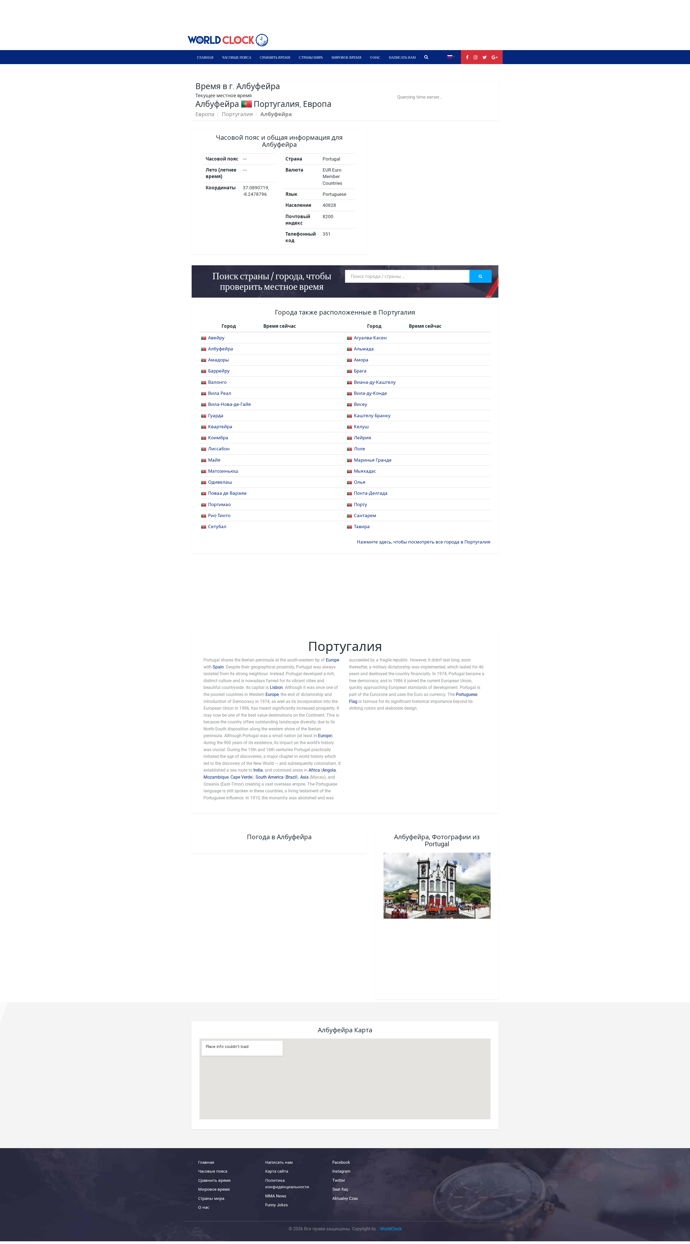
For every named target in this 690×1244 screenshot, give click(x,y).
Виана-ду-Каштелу (375, 382)
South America (270, 777)
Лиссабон (219, 448)
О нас (375, 57)
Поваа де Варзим (227, 493)
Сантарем (365, 515)
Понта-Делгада (371, 493)
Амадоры (218, 360)
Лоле (359, 448)
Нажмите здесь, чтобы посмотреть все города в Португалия (424, 542)
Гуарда (215, 415)
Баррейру (219, 371)
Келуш (361, 426)
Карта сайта (276, 1171)
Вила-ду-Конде (370, 393)
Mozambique (216, 777)
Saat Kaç (340, 1189)
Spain (218, 667)
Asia (304, 777)
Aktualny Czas (345, 1198)
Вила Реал (219, 393)
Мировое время (346, 57)
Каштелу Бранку (372, 415)
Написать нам (402, 57)
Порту (360, 504)
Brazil (291, 777)
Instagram (341, 1171)
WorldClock (391, 1228)
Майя (214, 460)
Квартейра (220, 426)
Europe (332, 660)
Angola (329, 770)
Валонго (217, 382)
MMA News (275, 1196)
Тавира (362, 526)
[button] (451, 56)
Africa (314, 770)
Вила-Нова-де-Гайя (229, 404)
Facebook (341, 1162)
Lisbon (276, 687)
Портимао (219, 504)
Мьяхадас (365, 471)
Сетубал (217, 526)
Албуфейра (220, 348)
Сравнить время (275, 57)
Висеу (360, 404)
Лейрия (362, 437)
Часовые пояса (236, 57)
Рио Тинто (219, 515)
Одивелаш (220, 482)
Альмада (364, 348)
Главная (205, 57)
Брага (360, 371)
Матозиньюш (223, 471)
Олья (359, 482)
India (258, 770)
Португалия (237, 114)
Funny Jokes (276, 1205)
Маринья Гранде (373, 460)
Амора (361, 360)
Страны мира (311, 57)
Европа (204, 114)
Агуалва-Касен (370, 337)
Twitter (338, 1180)
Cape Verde (241, 777)
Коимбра (218, 437)
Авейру (216, 337)
